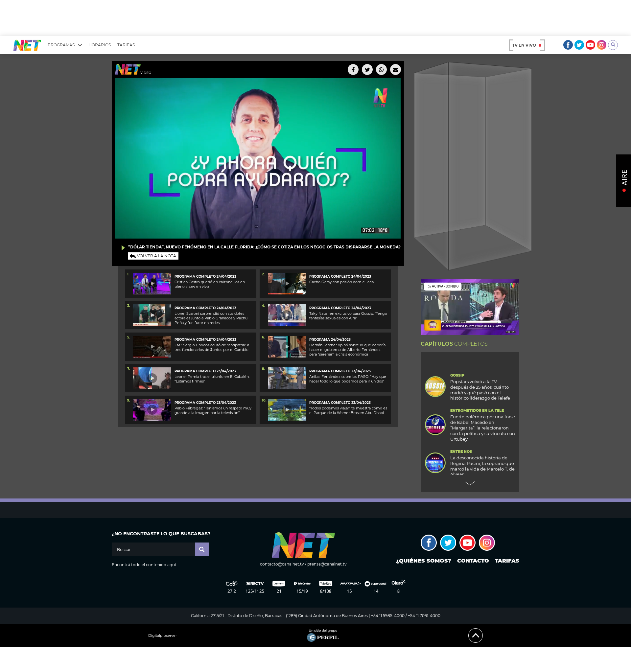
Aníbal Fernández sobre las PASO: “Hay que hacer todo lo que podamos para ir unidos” (347, 378)
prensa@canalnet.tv (327, 564)
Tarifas (126, 44)
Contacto (473, 561)
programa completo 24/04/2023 (205, 308)
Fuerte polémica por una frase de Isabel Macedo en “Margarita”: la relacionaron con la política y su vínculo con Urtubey (482, 428)
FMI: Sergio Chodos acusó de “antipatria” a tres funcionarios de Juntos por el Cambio (212, 347)
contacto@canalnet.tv (282, 564)
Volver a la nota (156, 255)
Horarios (99, 44)
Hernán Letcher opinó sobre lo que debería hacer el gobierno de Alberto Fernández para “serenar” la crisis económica (347, 350)
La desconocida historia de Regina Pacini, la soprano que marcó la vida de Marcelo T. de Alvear (482, 466)
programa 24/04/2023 (330, 339)
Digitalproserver (162, 635)
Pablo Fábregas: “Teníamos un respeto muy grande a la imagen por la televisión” (213, 410)
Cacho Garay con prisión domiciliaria (341, 282)
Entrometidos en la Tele (477, 410)
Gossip (457, 375)
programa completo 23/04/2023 (205, 371)
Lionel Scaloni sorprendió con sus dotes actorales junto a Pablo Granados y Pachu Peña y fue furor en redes (211, 318)
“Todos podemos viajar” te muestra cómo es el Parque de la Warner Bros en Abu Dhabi (348, 410)
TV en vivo (524, 45)
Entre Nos (461, 451)
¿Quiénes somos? (423, 561)
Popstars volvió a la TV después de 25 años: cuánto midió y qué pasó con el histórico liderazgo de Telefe (480, 390)
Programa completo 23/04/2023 (340, 371)
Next (470, 483)
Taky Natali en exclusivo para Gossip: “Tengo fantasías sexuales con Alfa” (348, 315)
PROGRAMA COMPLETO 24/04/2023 (205, 276)
